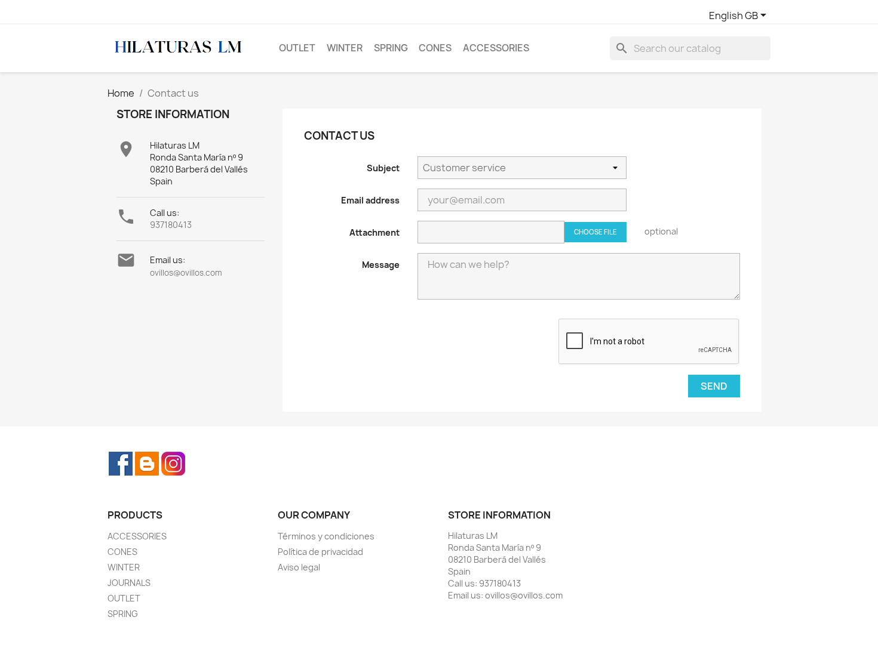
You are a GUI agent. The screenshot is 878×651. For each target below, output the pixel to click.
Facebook (121, 464)
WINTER (345, 48)
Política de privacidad (320, 551)
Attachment (374, 232)
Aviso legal (299, 567)
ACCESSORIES (496, 48)
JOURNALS (129, 582)
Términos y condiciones (326, 536)
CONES (435, 48)
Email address (370, 200)
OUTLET (297, 48)
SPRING (391, 48)
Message (381, 264)
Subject (383, 168)
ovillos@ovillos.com (186, 272)
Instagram (173, 464)
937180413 (171, 224)
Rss (147, 464)
